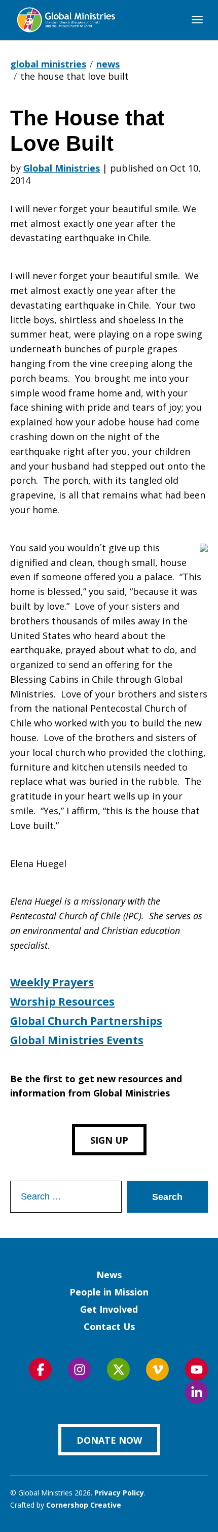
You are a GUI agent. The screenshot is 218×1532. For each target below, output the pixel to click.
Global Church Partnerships (86, 1021)
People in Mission (109, 1292)
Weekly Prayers (52, 982)
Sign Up (109, 1140)
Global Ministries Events (76, 1040)
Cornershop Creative (83, 1505)
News (109, 1275)
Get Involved (109, 1309)
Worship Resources (62, 1001)
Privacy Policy (119, 1492)
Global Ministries (61, 168)
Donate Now (109, 1440)
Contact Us (109, 1326)
